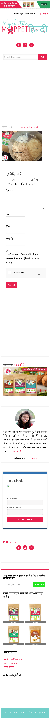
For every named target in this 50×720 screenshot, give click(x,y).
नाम (8, 214)
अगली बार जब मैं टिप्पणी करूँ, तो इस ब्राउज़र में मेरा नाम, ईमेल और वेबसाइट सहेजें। (23, 258)
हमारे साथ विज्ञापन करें (13, 659)
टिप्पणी (9, 190)
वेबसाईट (9, 238)
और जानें (17, 451)
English (46, 13)
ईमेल (9, 226)
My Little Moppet (25, 27)
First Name (12, 498)
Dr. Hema (32, 458)
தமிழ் (39, 13)
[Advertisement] (25, 91)
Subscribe (25, 519)
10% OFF (39, 584)
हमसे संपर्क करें (10, 663)
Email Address (14, 507)
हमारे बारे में (9, 667)
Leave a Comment (29, 127)
